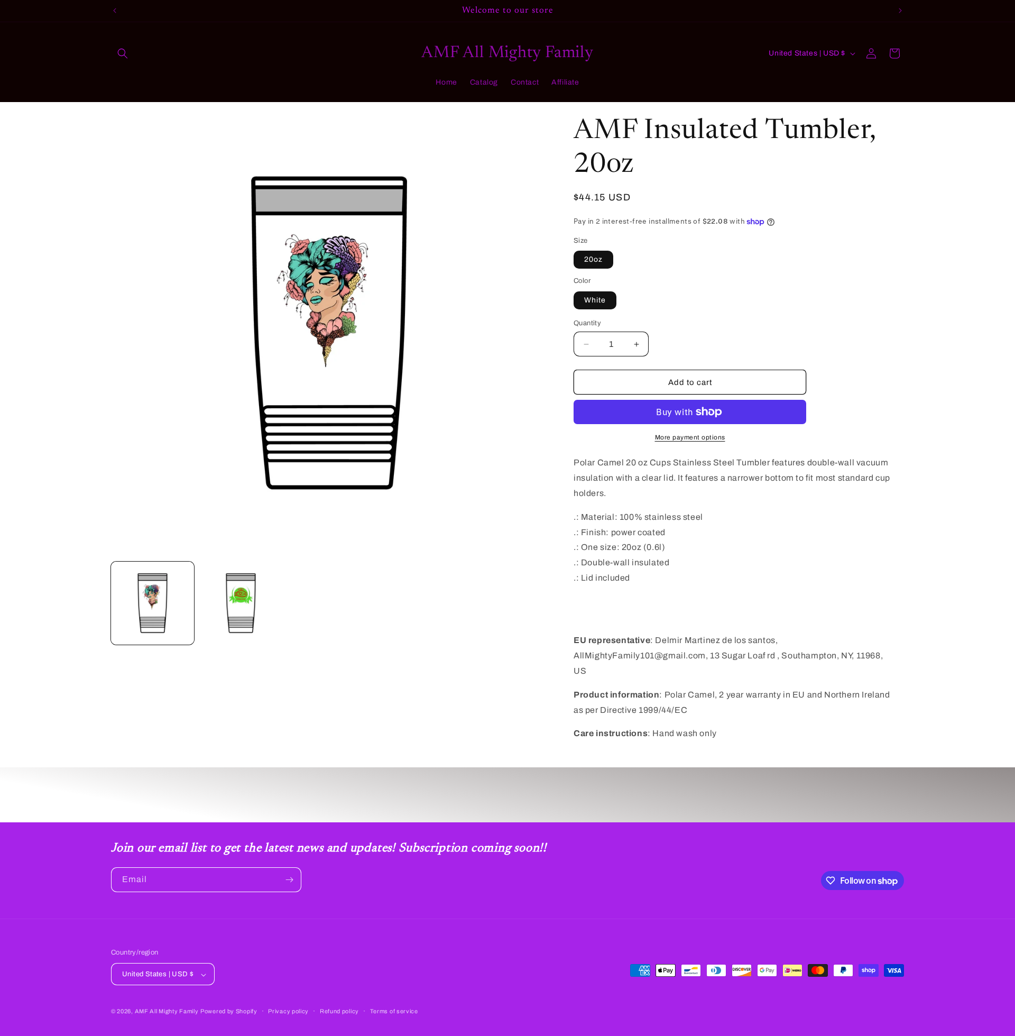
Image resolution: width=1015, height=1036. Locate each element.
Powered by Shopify (228, 1012)
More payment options (690, 437)
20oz (593, 259)
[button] (122, 53)
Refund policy (339, 1011)
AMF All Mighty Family (167, 1012)
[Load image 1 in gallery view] (152, 603)
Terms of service (394, 1011)
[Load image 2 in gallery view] (240, 603)
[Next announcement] (900, 11)
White (595, 300)
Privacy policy (288, 1011)
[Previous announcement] (114, 11)
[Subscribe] (289, 879)
